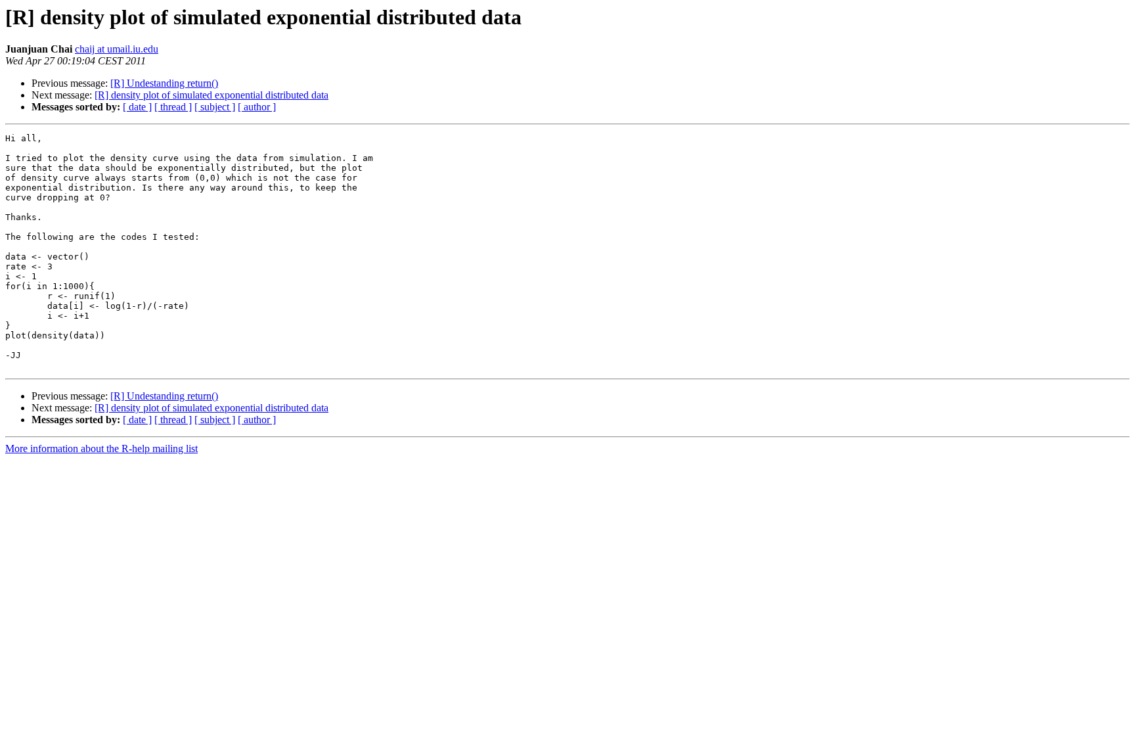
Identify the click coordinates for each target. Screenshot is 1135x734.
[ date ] (137, 106)
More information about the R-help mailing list (101, 448)
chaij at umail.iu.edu (116, 49)
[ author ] (257, 106)
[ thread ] (173, 106)
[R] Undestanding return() (164, 83)
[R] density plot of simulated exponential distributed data (211, 95)
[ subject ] (214, 106)
